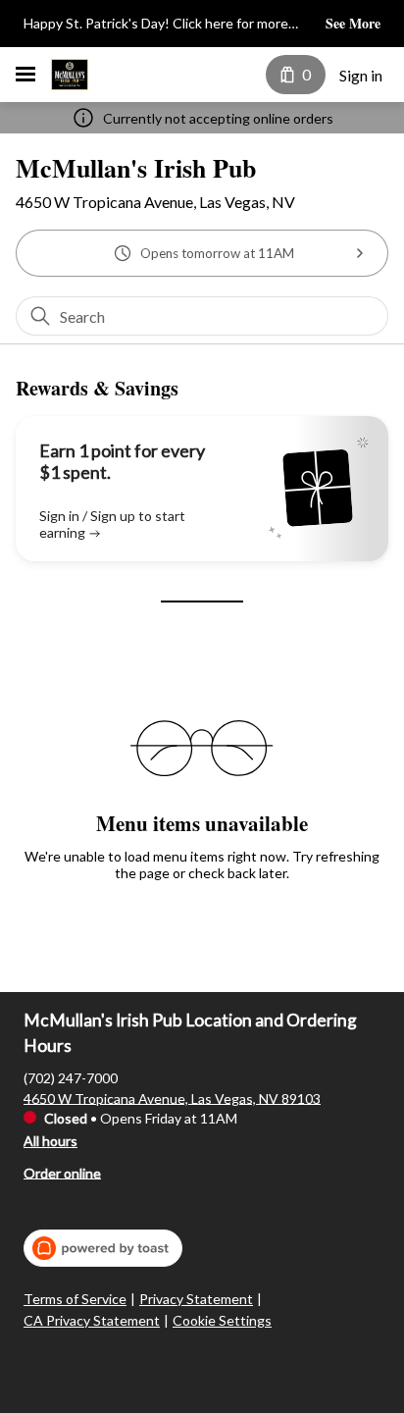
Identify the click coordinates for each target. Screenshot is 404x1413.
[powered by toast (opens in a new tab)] (103, 1248)
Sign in (360, 75)
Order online (62, 1172)
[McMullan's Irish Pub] (69, 74)
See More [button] (353, 23)
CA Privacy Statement (92, 1320)
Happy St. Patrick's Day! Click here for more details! (156, 25)
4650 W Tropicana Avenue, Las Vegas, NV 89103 (172, 1097)
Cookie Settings (222, 1320)
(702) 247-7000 (71, 1077)
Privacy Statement (196, 1298)
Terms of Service (75, 1298)
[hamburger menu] (25, 74)
